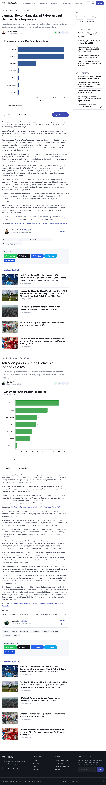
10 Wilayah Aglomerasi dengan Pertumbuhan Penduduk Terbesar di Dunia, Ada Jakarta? (40, 307)
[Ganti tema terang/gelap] (93, 3)
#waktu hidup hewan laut (10, 240)
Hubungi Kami (59, 763)
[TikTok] (17, 768)
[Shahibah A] (7, 622)
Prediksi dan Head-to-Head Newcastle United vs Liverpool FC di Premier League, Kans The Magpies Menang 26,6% (42, 341)
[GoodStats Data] (9, 3)
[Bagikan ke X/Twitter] (59, 32)
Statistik (4, 10)
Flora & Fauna (24, 10)
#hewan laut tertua (45, 240)
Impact (57, 769)
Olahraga (43, 3)
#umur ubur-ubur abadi (29, 240)
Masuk (99, 3)
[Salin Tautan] (67, 32)
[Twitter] (8, 768)
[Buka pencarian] (88, 3)
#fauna (45, 631)
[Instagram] (61, 624)
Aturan (65, 781)
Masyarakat (55, 3)
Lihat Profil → (63, 231)
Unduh (8, 115)
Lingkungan (67, 3)
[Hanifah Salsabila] (7, 231)
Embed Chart (23, 115)
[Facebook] (4, 768)
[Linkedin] (65, 624)
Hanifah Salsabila (26, 230)
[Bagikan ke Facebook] (63, 32)
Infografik (36, 763)
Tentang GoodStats (61, 760)
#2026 (16, 635)
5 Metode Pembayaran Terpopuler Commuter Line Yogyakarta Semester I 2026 (42, 323)
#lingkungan (24, 631)
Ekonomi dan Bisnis (29, 3)
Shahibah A (23, 621)
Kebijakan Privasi (73, 781)
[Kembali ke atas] (102, 781)
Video (34, 766)
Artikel (35, 760)
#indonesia (54, 631)
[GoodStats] (7, 757)
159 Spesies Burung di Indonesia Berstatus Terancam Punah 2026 (35, 507)
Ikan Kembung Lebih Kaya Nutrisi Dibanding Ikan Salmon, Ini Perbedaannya (39, 223)
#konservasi (35, 631)
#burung (5, 631)
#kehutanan (6, 635)
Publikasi (35, 769)
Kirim (100, 769)
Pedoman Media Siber (62, 766)
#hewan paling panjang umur (11, 244)
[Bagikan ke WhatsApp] (55, 32)
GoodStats (79, 3)
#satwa (14, 631)
